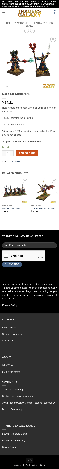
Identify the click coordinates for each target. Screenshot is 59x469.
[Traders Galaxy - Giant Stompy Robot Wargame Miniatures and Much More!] (29, 13)
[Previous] (2, 199)
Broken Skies (9, 447)
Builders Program (11, 372)
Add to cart (27, 153)
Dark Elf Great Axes (11, 209)
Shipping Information (12, 334)
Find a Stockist (9, 327)
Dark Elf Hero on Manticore (43, 209)
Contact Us (7, 340)
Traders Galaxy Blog (12, 389)
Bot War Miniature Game (14, 434)
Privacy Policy (10, 305)
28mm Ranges (22, 23)
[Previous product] (32, 31)
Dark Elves (15, 161)
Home (7, 23)
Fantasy (39, 23)
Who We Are (8, 365)
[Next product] (26, 31)
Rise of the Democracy (13, 440)
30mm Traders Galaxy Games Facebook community (28, 403)
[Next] (56, 199)
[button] (4, 13)
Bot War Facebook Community (17, 396)
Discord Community (12, 409)
